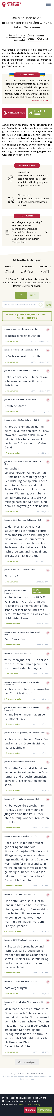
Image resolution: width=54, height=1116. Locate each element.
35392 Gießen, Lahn (21, 420)
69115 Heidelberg (20, 799)
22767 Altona (18, 570)
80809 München (19, 590)
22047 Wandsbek (20, 940)
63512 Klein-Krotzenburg (23, 632)
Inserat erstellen (41, 100)
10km (48, 304)
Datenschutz (37, 1073)
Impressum (23, 1073)
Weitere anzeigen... (27, 1062)
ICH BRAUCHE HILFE (16, 112)
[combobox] (23, 304)
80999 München (19, 836)
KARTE (33, 295)
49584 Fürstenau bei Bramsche (26, 682)
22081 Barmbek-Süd (21, 520)
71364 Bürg (17, 653)
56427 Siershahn (20, 329)
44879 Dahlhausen (20, 370)
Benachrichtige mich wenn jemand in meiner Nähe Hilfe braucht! (26, 316)
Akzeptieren (44, 1109)
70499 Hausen (19, 762)
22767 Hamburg (19, 894)
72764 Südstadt (19, 981)
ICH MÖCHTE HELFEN (39, 112)
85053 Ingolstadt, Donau (23, 733)
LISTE (21, 295)
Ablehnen (30, 1109)
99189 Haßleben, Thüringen (24, 1002)
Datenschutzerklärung (29, 1104)
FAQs (13, 1073)
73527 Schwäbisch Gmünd (24, 461)
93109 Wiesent (19, 399)
